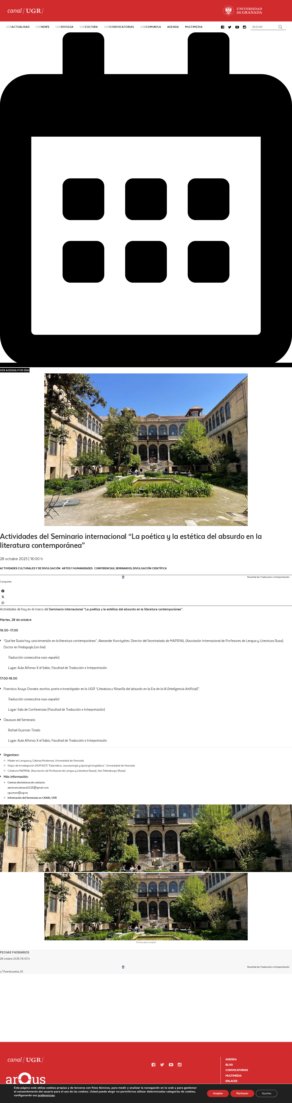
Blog (229, 1064)
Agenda (231, 1059)
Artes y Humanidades (77, 568)
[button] (222, 27)
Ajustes (266, 1093)
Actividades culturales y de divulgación (30, 568)
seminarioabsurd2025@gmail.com (28, 787)
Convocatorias (236, 1070)
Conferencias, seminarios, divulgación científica (130, 568)
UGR (17, 26)
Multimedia (233, 1075)
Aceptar (218, 1093)
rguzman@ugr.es (18, 792)
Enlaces (231, 1081)
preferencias (46, 1095)
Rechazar (242, 1093)
